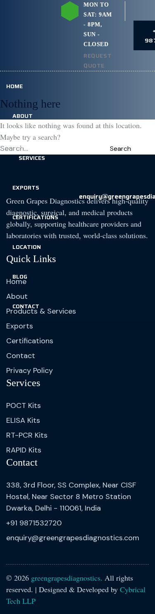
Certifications (35, 217)
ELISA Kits (23, 420)
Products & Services (32, 151)
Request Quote (97, 60)
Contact (25, 306)
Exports (25, 187)
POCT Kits (23, 405)
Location (26, 246)
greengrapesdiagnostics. (67, 578)
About (22, 115)
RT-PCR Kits (27, 435)
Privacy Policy (29, 370)
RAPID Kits (23, 450)
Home (14, 86)
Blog (19, 276)
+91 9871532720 (34, 523)
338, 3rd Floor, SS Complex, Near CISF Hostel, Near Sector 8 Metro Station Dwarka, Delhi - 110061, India (71, 496)
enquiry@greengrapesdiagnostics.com (72, 538)
